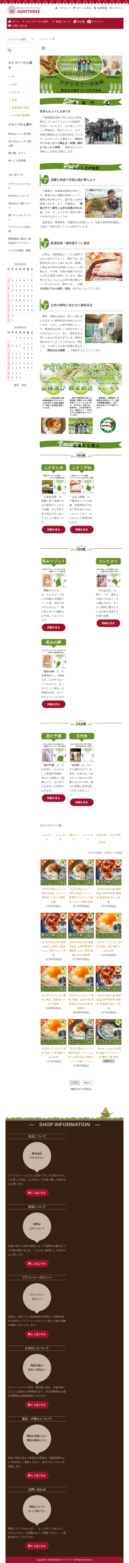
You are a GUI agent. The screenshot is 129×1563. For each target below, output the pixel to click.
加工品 (16, 92)
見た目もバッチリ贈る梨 (19, 143)
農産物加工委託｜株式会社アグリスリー (19, 240)
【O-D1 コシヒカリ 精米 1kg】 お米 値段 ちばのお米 (53, 1052)
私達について (63, 21)
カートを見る (84, 8)
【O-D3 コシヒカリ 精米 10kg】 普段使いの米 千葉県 (53, 999)
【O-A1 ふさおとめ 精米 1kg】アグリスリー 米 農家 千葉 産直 (108, 1052)
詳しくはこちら (37, 1192)
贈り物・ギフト (17, 153)
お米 (14, 84)
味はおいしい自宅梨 (19, 133)
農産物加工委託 (21, 107)
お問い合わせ (19, 25)
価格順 (108, 852)
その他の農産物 (21, 115)
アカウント (64, 8)
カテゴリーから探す (37, 21)
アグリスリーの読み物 (19, 229)
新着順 (118, 852)
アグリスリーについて (19, 186)
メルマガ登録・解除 (19, 250)
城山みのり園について (19, 205)
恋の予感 (115, 835)
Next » (87, 1082)
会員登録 (102, 8)
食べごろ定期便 (17, 160)
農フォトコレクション (19, 217)
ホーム (15, 21)
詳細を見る (53, 529)
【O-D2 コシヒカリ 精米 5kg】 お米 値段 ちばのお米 (108, 946)
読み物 (81, 21)
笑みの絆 (102, 835)
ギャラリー (97, 21)
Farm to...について (18, 195)
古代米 (101, 842)
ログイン (118, 8)
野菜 (14, 100)
